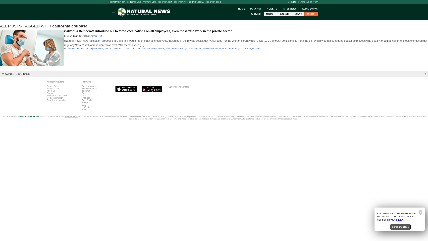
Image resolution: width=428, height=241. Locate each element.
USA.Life (86, 107)
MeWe (85, 102)
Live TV (273, 8)
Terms (75, 116)
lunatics (189, 48)
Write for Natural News (57, 95)
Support (314, 2)
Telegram (86, 91)
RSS (84, 109)
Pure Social (87, 100)
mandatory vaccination (204, 48)
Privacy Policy (53, 86)
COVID (133, 48)
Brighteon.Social (195, 2)
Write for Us (303, 2)
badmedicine (82, 48)
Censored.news (134, 2)
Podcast (255, 8)
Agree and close (400, 227)
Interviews (290, 8)
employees (152, 48)
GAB (84, 105)
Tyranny (235, 48)
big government (96, 48)
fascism (160, 48)
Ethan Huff (97, 36)
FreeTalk (86, 98)
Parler (84, 93)
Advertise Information (56, 100)
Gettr (84, 95)
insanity (182, 48)
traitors (228, 48)
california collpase (121, 48)
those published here (190, 119)
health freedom (172, 48)
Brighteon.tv (180, 2)
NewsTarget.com (118, 2)
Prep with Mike (149, 2)
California (108, 48)
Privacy (68, 116)
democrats (141, 48)
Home (241, 8)
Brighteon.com (164, 2)
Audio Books (310, 8)
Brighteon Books (213, 2)
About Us (292, 2)
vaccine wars (245, 48)
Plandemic (220, 48)
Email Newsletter (89, 86)
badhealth (71, 48)
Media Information (55, 98)
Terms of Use (53, 88)
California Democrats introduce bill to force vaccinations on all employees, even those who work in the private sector (148, 31)
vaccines (256, 48)
